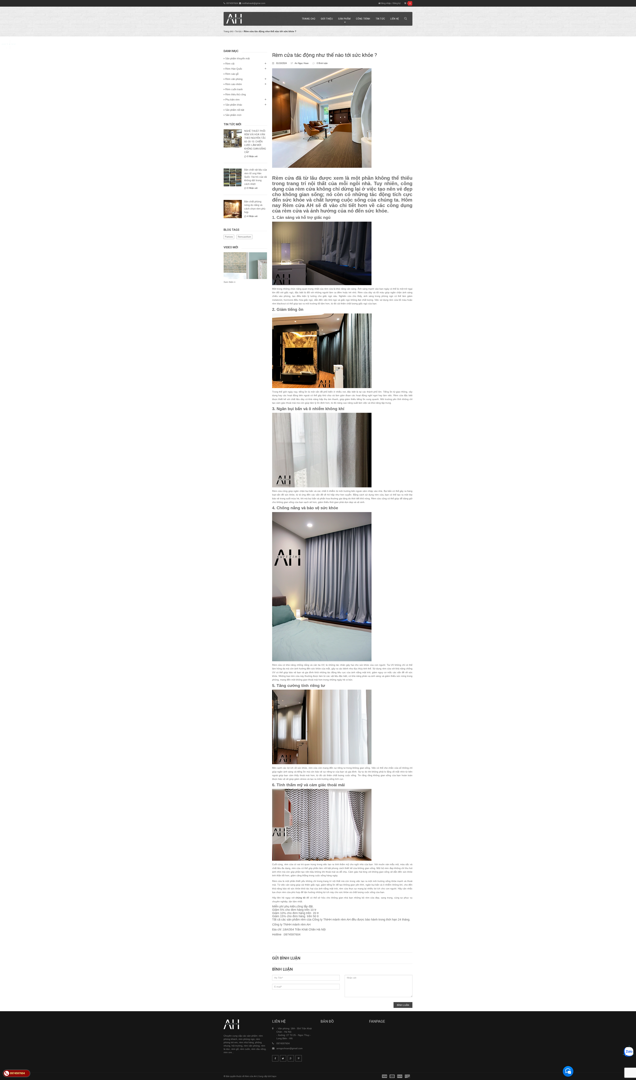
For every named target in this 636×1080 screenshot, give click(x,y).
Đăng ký (396, 3)
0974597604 (232, 3)
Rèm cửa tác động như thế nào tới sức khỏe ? (324, 55)
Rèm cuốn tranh (234, 89)
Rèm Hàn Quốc (233, 68)
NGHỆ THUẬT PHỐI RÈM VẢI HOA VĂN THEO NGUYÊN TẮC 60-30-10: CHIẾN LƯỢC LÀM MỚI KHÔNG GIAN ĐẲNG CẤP (255, 141)
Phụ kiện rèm (232, 99)
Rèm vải (229, 63)
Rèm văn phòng (233, 79)
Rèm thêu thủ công (235, 94)
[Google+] (291, 1058)
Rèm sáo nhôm (233, 84)
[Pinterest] (298, 1058)
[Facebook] (275, 1058)
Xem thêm (229, 282)
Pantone (229, 237)
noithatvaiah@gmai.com (253, 3)
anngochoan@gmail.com (289, 1048)
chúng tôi (300, 897)
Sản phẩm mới (233, 115)
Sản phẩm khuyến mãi (237, 58)
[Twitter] (283, 1058)
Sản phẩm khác (233, 104)
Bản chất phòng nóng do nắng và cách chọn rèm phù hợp (254, 207)
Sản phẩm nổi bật (234, 109)
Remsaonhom (244, 237)
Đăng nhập (385, 3)
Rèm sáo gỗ (231, 73)
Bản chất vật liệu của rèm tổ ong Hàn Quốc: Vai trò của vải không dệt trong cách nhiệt (255, 176)
